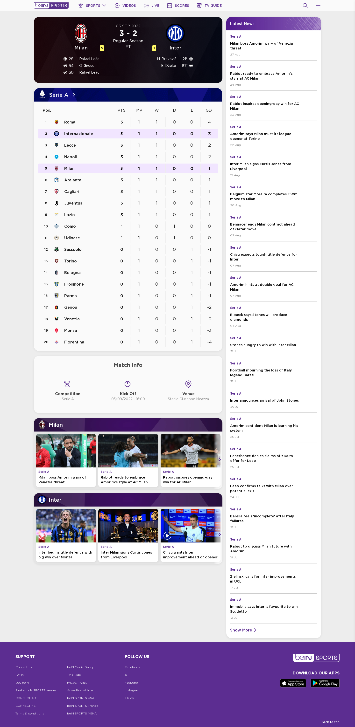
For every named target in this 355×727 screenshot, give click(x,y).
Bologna (72, 272)
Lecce (70, 145)
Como (70, 226)
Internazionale (78, 133)
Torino (70, 261)
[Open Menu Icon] (318, 5)
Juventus (73, 203)
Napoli (70, 157)
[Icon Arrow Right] (219, 459)
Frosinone (74, 284)
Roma (69, 122)
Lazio (69, 215)
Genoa (70, 307)
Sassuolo (73, 249)
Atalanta (72, 180)
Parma (70, 296)
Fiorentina (74, 342)
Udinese (72, 238)
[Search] (305, 5)
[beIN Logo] (51, 5)
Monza (70, 330)
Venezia (72, 319)
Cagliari (71, 191)
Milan (69, 168)
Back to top (331, 722)
